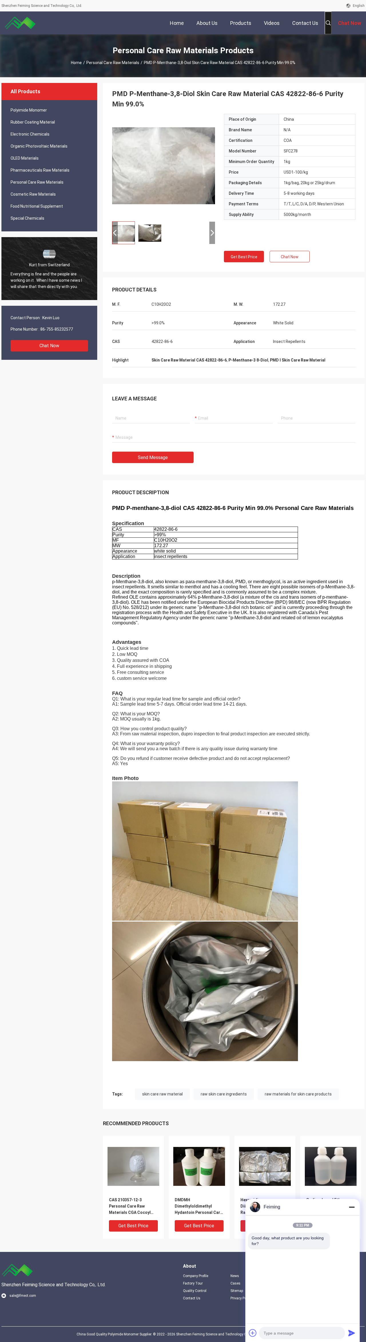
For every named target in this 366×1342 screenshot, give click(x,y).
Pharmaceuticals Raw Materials (40, 170)
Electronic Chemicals (30, 134)
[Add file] (253, 1333)
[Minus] (351, 1207)
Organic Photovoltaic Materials (39, 146)
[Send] (351, 1333)
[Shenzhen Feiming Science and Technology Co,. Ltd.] (20, 23)
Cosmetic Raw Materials (33, 194)
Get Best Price (244, 257)
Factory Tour (193, 1283)
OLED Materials (25, 158)
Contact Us (191, 1298)
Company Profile (195, 1276)
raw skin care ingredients (224, 1094)
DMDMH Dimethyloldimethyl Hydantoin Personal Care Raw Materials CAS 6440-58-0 (198, 1207)
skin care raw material (162, 1094)
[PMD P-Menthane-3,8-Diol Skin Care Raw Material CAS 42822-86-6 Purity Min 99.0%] (163, 165)
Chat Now (49, 345)
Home (76, 62)
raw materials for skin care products (298, 1094)
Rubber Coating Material (33, 122)
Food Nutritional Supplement (37, 206)
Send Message (153, 457)
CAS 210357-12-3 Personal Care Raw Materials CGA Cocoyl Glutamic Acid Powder (130, 1207)
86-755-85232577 (56, 329)
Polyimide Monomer (29, 110)
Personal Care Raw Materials (112, 62)
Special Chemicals (27, 218)
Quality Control (194, 1291)
